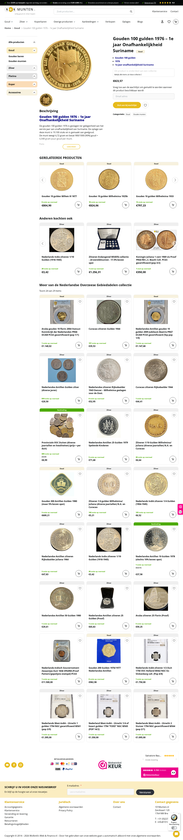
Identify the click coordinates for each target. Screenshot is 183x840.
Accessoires (15, 92)
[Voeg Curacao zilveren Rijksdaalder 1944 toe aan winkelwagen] (172, 400)
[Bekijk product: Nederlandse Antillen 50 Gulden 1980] (62, 599)
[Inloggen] (162, 21)
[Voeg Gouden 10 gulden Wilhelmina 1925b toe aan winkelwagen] (125, 204)
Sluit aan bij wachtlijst (127, 105)
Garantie (9, 817)
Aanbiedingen (89, 21)
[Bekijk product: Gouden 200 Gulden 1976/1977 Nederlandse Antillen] (109, 651)
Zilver (22, 21)
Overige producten (63, 21)
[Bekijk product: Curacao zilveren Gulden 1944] (109, 312)
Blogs (140, 21)
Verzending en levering (16, 813)
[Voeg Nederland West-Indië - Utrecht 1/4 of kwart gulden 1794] (125, 736)
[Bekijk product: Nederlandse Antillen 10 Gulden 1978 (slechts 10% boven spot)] (156, 539)
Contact (174, 11)
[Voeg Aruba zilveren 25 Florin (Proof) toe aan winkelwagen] (172, 625)
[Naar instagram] (20, 765)
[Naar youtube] (7, 765)
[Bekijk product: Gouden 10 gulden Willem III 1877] (62, 179)
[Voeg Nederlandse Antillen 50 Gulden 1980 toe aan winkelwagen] (78, 625)
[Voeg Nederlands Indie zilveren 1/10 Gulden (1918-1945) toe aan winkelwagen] (78, 271)
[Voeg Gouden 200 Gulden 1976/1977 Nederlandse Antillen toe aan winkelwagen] (125, 681)
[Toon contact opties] (176, 834)
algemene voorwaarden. (148, 835)
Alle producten (16, 42)
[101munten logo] (20, 11)
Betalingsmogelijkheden (17, 824)
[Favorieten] (169, 21)
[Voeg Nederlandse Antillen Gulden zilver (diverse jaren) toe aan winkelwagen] (78, 400)
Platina (12, 76)
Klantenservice (159, 11)
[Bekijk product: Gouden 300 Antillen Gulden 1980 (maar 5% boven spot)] (62, 484)
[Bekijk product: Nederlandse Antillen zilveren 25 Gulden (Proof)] (109, 599)
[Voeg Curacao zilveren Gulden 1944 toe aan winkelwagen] (125, 345)
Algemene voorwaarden (71, 806)
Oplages (126, 21)
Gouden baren (16, 56)
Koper (12, 84)
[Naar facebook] (14, 765)
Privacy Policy (65, 810)
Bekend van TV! (150, 3)
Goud (7, 21)
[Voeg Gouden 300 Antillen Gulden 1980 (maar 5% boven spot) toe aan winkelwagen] (78, 514)
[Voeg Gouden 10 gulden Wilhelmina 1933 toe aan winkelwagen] (172, 204)
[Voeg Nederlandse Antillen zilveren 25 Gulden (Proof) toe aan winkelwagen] (125, 625)
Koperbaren (40, 21)
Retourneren (11, 820)
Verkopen (110, 21)
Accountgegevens (13, 806)
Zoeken (131, 11)
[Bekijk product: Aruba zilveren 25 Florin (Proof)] (156, 599)
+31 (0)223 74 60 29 (167, 818)
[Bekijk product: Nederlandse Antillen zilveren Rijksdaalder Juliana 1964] (62, 539)
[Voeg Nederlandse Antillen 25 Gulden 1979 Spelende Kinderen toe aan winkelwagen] (125, 459)
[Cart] (175, 21)
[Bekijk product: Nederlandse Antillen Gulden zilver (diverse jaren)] (62, 370)
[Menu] (178, 814)
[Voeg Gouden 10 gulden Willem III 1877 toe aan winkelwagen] (78, 204)
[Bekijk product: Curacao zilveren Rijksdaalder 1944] (156, 370)
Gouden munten (139, 114)
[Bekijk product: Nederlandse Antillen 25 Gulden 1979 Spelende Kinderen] (109, 426)
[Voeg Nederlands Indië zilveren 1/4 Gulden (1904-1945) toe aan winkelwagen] (172, 514)
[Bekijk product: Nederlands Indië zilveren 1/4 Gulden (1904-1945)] (156, 484)
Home (8, 28)
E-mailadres (74, 785)
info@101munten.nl (168, 821)
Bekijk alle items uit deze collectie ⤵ (128, 74)
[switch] (174, 827)
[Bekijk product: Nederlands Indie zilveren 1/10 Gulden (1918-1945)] (62, 240)
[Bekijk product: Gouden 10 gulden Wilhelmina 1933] (156, 179)
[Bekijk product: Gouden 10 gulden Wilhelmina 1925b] (109, 179)
